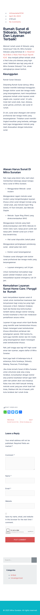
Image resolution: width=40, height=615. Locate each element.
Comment (10, 455)
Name (8, 476)
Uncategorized (17, 578)
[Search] (34, 560)
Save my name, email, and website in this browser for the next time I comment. (19, 519)
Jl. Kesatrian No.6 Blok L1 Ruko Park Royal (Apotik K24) (19, 55)
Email (8, 488)
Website (8, 501)
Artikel (13, 575)
